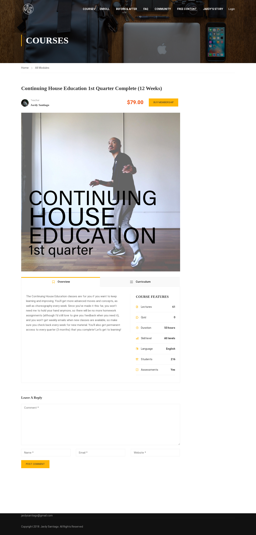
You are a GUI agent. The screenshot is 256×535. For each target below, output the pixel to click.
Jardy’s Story (213, 8)
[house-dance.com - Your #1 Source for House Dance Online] (28, 9)
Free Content (187, 8)
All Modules (42, 67)
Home (25, 67)
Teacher (35, 100)
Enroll (105, 8)
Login (231, 8)
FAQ (145, 8)
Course (88, 8)
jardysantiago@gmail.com (37, 515)
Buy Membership (163, 102)
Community (163, 8)
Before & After (126, 8)
